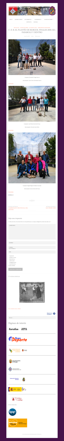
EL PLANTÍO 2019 (33, 27)
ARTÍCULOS (16, 27)
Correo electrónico (12, 248)
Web (10, 251)
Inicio (11, 19)
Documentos (28, 19)
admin (32, 36)
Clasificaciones (48, 19)
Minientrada (37, 36)
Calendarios (37, 19)
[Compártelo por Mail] (13, 195)
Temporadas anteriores (44, 27)
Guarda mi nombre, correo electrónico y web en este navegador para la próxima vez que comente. (12, 260)
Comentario (12, 226)
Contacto (29, 21)
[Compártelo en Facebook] (9, 195)
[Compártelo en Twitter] (11, 195)
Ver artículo (10, 83)
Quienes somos (18, 19)
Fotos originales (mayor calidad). (14, 308)
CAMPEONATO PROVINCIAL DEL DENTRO (18, 208)
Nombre (11, 242)
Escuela (36, 21)
